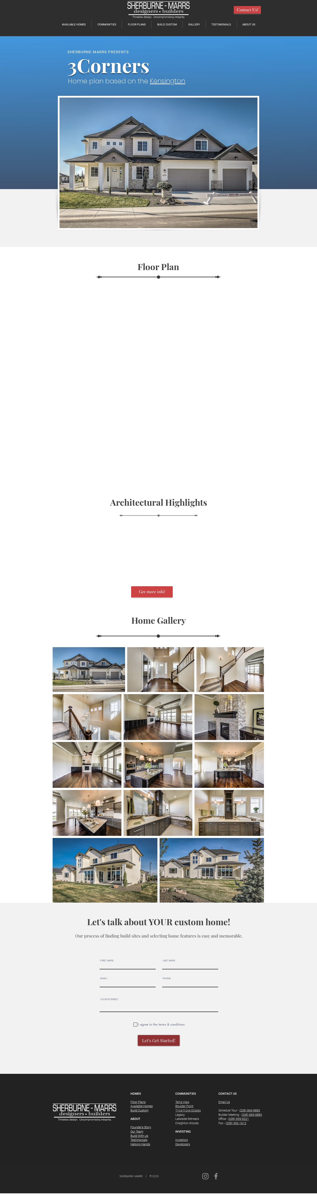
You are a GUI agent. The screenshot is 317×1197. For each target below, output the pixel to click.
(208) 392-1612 (236, 1123)
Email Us (224, 1102)
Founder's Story (140, 1127)
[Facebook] (216, 1176)
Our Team (136, 1131)
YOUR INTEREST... (109, 999)
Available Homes (141, 1106)
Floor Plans (138, 1102)
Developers (182, 1144)
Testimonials (138, 1140)
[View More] (190, 81)
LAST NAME (169, 960)
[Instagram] (205, 1176)
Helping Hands (140, 1144)
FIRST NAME (107, 960)
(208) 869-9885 (249, 1110)
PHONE (167, 978)
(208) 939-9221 (238, 1119)
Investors (181, 1140)
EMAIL (103, 978)
